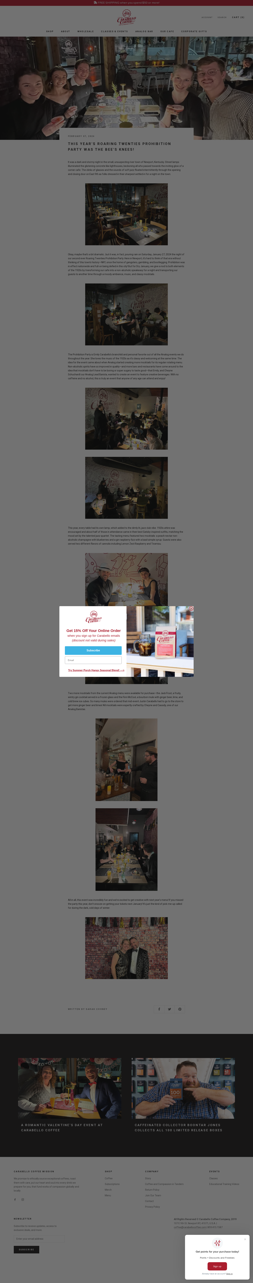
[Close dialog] (191, 608)
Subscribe (93, 650)
